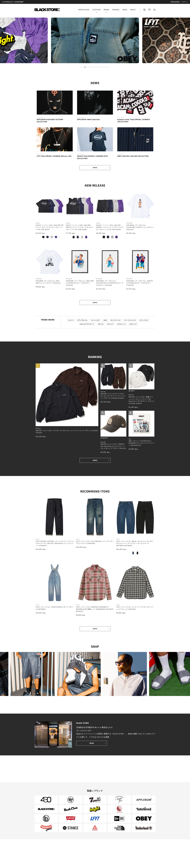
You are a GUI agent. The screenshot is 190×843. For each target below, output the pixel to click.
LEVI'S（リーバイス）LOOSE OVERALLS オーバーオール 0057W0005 (54, 608)
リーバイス (144, 320)
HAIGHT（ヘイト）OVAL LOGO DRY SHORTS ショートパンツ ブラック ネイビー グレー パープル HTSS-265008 (110, 227)
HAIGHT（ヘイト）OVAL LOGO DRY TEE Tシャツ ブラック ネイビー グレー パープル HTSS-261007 (49, 227)
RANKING (115, 10)
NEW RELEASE (83, 10)
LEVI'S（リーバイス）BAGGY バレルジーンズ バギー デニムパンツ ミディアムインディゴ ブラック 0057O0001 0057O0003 (134, 543)
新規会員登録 (175, 2)
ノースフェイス (130, 320)
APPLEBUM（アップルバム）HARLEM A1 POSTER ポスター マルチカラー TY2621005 (139, 283)
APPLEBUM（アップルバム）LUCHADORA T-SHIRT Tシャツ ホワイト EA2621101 (140, 227)
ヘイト (71, 320)
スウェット (122, 324)
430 (105, 320)
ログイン (185, 2)
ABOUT (133, 10)
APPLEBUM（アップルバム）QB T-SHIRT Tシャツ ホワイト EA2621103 (48, 282)
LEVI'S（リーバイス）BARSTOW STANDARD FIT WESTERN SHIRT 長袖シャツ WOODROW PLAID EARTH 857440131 (94, 609)
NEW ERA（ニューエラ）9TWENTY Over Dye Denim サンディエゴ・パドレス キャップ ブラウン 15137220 (113, 446)
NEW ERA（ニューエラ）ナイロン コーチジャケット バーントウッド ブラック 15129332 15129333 (67, 432)
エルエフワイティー (87, 324)
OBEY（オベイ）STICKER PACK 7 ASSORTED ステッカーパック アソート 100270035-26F (141, 443)
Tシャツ (110, 324)
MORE (95, 168)
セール (101, 324)
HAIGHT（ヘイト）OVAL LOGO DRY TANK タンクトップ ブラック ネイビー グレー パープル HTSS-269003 (79, 227)
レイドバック (116, 320)
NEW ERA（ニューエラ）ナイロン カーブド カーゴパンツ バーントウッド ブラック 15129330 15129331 (112, 396)
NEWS (125, 10)
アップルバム (82, 320)
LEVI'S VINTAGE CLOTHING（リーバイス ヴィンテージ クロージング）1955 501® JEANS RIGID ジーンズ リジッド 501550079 (55, 543)
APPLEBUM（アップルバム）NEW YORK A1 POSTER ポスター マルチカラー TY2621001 (80, 283)
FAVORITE (149, 10)
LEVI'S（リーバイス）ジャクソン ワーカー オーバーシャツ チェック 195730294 (134, 608)
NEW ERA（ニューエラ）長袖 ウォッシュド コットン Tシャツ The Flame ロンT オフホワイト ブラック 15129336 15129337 (141, 400)
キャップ (133, 324)
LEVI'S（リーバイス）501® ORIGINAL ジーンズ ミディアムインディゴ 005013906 (95, 542)
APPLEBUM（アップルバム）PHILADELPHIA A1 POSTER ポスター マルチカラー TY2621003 (109, 283)
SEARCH (144, 10)
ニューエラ (96, 320)
